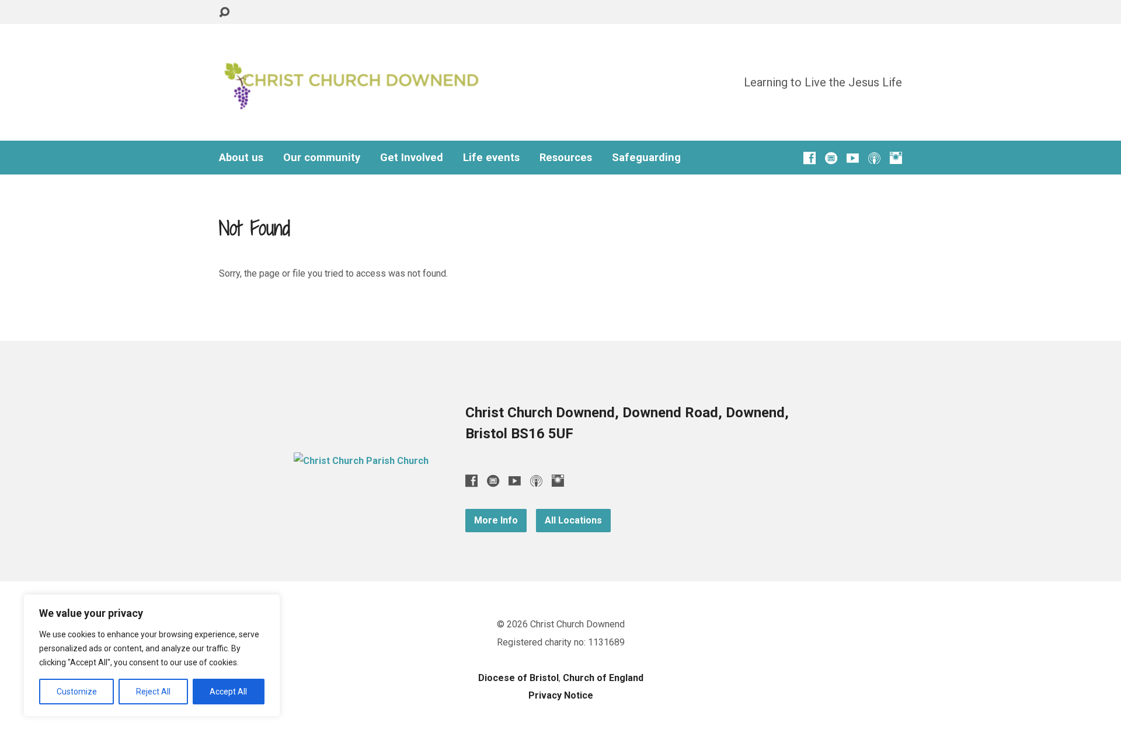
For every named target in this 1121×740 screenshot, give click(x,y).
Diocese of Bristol (518, 677)
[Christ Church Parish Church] (361, 460)
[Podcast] (874, 158)
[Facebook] (809, 158)
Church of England (603, 677)
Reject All (153, 691)
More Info (496, 520)
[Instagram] (896, 158)
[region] (151, 655)
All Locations (573, 520)
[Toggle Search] (224, 12)
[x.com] (831, 158)
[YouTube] (853, 158)
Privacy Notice (560, 695)
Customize (77, 691)
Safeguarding (646, 157)
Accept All (228, 691)
